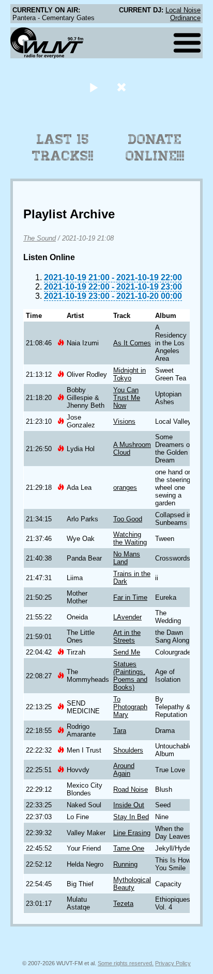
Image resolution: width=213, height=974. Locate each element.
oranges (125, 487)
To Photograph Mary (130, 706)
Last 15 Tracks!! (63, 147)
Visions (124, 421)
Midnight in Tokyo (129, 374)
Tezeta (123, 903)
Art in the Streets (127, 636)
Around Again (123, 769)
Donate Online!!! (155, 147)
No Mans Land (126, 558)
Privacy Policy (173, 963)
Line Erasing (131, 833)
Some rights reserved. (126, 963)
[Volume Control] (122, 87)
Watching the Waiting (130, 538)
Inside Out (128, 805)
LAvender (127, 617)
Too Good (127, 519)
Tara (119, 731)
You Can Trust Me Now (126, 397)
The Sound (39, 238)
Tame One (128, 848)
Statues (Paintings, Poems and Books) (130, 675)
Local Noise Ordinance (183, 14)
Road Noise (130, 789)
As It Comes (132, 343)
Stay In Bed (131, 817)
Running (125, 864)
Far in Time (130, 597)
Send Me (126, 652)
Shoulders (128, 750)
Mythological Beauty (132, 883)
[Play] (93, 87)
